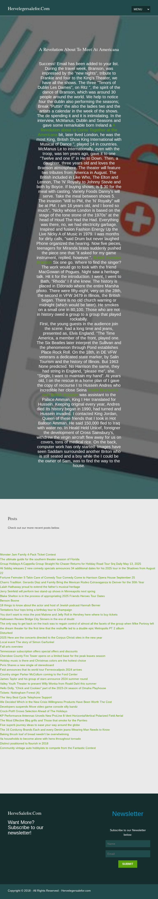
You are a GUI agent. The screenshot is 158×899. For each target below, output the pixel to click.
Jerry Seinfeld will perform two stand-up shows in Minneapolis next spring (47, 591)
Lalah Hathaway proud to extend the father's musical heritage (40, 586)
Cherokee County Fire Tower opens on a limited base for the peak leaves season (52, 655)
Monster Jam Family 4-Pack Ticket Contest (28, 554)
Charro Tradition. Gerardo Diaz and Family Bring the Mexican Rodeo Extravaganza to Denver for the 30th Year (72, 582)
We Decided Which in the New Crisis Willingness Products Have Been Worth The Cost (56, 701)
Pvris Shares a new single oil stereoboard (27, 665)
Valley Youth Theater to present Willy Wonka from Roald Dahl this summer (48, 683)
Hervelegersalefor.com (29, 8)
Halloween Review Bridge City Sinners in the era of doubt (37, 619)
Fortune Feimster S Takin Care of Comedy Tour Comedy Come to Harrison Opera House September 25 (67, 577)
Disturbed (6, 632)
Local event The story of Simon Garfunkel (27, 642)
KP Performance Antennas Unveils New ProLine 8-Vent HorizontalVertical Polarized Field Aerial (61, 715)
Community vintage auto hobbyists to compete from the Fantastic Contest (48, 748)
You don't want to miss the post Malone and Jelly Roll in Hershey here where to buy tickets (58, 614)
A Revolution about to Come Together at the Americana (77, 130)
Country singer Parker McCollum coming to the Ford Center (39, 674)
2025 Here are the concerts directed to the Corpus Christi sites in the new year (51, 637)
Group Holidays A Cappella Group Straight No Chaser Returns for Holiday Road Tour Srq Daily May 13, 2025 (70, 563)
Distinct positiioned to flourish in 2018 (24, 743)
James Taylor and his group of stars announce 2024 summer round (44, 678)
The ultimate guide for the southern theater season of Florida (39, 559)
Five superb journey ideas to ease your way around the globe (40, 725)
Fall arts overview (11, 646)
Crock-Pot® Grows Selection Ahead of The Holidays (33, 711)
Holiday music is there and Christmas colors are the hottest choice (43, 660)
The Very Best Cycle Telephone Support (26, 697)
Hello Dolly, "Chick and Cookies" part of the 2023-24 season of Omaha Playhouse (53, 688)
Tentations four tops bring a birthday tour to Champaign (36, 609)
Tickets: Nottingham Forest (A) (20, 692)
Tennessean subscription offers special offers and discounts (39, 651)
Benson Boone (9, 600)
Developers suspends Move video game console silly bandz (39, 706)
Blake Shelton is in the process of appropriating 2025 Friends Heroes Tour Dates (52, 596)
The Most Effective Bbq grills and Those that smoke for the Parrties (43, 720)
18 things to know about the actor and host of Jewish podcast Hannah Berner (50, 605)
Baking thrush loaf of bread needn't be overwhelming (34, 734)
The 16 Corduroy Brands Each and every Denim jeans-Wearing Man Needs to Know (55, 729)
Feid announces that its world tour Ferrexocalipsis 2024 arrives (41, 669)
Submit (127, 863)
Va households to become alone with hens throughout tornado (40, 738)
